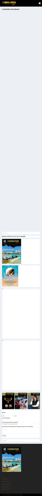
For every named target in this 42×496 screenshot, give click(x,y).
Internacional (20, 75)
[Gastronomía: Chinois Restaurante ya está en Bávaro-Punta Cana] (19, 170)
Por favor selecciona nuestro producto (10, 422)
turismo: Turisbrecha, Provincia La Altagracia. (14, 208)
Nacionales (15, 37)
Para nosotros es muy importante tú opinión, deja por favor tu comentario (18, 426)
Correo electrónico (6, 418)
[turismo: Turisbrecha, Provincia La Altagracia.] (21, 194)
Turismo (22, 37)
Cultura (17, 75)
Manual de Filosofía (5, 489)
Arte (14, 75)
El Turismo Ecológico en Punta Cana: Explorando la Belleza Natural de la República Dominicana (20, 36)
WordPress (21, 494)
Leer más (5, 42)
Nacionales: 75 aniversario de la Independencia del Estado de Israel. (19, 161)
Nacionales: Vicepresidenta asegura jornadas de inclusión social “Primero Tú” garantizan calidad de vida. (19, 221)
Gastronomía (16, 174)
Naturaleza (19, 37)
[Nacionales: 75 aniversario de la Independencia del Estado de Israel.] (21, 148)
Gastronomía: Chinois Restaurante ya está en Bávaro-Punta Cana (19, 172)
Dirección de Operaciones (6, 484)
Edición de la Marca (5, 486)
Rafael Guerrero (6, 37)
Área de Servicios (5, 479)
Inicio (3, 476)
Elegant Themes (9, 494)
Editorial (15, 128)
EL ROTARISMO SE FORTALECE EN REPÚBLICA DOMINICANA (15, 98)
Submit (4, 435)
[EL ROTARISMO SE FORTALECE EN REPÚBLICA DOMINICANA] (20, 89)
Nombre (4, 412)
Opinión (21, 128)
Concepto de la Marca (6, 481)
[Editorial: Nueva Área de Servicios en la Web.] (21, 116)
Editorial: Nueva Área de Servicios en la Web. (13, 127)
